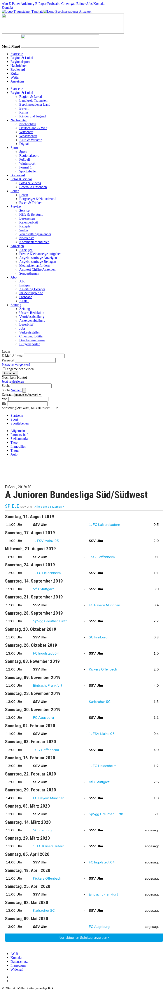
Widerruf (16, 969)
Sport (14, 148)
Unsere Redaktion (31, 313)
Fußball (24, 159)
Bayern (24, 108)
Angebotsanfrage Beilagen (37, 261)
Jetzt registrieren (13, 381)
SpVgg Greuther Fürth (50, 621)
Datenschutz (19, 961)
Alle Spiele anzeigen (49, 506)
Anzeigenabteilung (32, 320)
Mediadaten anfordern (34, 265)
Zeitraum (8, 394)
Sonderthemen (29, 273)
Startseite (16, 54)
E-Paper (14, 3)
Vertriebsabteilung (31, 316)
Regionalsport (20, 62)
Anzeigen (17, 81)
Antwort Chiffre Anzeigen (37, 269)
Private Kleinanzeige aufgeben (40, 254)
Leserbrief (26, 324)
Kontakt (99, 3)
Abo (5, 3)
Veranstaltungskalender (35, 234)
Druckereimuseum (32, 340)
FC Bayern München (104, 605)
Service (15, 206)
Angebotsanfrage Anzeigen (38, 258)
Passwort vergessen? (16, 364)
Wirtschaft (26, 132)
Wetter (14, 77)
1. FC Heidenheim (47, 573)
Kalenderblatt (28, 222)
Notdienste (26, 238)
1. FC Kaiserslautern (104, 524)
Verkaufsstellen (29, 332)
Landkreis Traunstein (33, 100)
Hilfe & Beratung (31, 214)
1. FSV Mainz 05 (46, 540)
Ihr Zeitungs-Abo (31, 293)
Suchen (16, 390)
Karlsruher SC (99, 701)
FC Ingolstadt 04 (46, 653)
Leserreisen (27, 218)
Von (4, 399)
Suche (6, 385)
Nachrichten (18, 65)
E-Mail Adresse (12, 356)
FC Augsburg (43, 717)
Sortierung (9, 408)
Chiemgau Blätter (73, 3)
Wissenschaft (28, 136)
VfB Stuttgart (43, 589)
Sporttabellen (28, 171)
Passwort (8, 360)
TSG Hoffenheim (102, 557)
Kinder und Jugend (32, 116)
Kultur (14, 73)
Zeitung (15, 305)
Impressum (18, 965)
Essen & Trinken (30, 203)
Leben (14, 191)
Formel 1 (25, 167)
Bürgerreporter (29, 344)
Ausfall (24, 301)
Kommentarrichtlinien (34, 242)
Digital (24, 144)
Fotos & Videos (21, 179)
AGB (14, 954)
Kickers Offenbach (103, 669)
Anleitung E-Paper (33, 3)
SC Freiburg (98, 637)
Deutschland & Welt (33, 128)
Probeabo (53, 3)
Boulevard (17, 69)
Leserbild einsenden (33, 187)
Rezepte (24, 226)
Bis (4, 403)
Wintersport (27, 163)
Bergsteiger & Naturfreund (37, 199)
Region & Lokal (21, 58)
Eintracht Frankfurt (47, 685)
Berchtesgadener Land (34, 104)
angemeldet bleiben (20, 369)
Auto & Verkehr (30, 140)
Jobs (89, 3)
